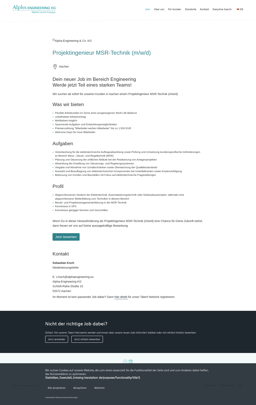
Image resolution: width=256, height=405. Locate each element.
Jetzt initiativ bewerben (87, 339)
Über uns (159, 9)
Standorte (190, 9)
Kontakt (204, 9)
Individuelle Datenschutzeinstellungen (61, 397)
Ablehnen (99, 387)
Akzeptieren (80, 387)
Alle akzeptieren (57, 387)
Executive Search (222, 9)
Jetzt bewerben (66, 237)
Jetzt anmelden (56, 339)
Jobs (147, 9)
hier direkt (121, 297)
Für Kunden (174, 9)
